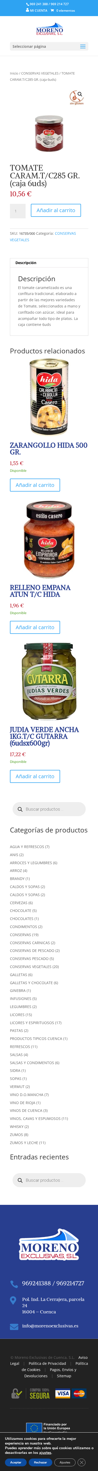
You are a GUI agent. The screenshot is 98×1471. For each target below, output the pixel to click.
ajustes (45, 1452)
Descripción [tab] (25, 262)
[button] (80, 94)
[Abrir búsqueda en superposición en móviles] (49, 809)
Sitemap (64, 1375)
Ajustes (65, 1462)
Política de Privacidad (47, 1363)
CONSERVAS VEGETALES (40, 73)
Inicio (14, 73)
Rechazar (40, 1462)
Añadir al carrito (56, 210)
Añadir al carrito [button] (35, 484)
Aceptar (15, 1462)
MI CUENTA (38, 10)
